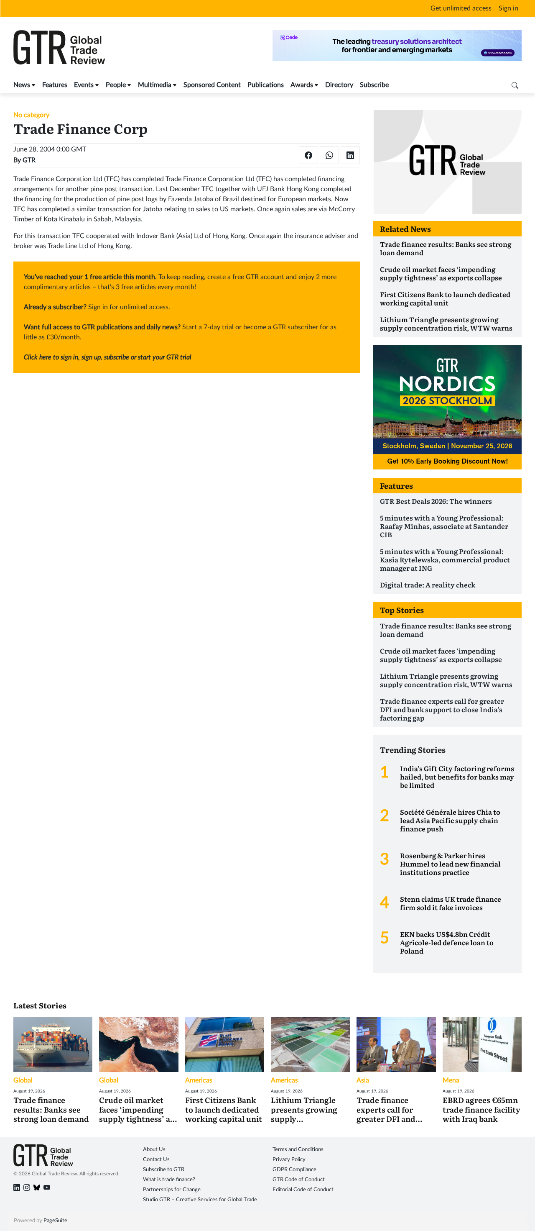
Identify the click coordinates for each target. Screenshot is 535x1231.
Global (23, 1080)
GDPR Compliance (294, 1169)
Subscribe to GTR (163, 1169)
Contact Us (156, 1159)
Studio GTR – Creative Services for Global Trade (200, 1200)
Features (54, 85)
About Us (154, 1149)
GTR (29, 160)
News (21, 85)
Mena (451, 1080)
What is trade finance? (169, 1179)
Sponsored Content (212, 85)
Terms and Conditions (298, 1149)
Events (84, 85)
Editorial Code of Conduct (303, 1190)
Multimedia (154, 85)
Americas (198, 1080)
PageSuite (55, 1220)
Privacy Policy (289, 1159)
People (116, 85)
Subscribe (374, 85)
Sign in (508, 8)
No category (31, 115)
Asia (363, 1080)
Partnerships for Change (172, 1190)
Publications (265, 85)
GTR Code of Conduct (299, 1179)
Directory (339, 85)
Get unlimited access (461, 8)
